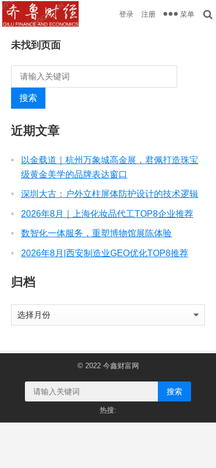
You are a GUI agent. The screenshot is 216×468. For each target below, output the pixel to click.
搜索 (28, 98)
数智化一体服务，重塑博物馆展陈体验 (96, 233)
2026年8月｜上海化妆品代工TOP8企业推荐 (107, 213)
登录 (126, 14)
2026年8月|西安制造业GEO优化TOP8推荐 (104, 253)
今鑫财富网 (121, 366)
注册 (148, 14)
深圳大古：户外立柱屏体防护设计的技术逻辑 (109, 194)
